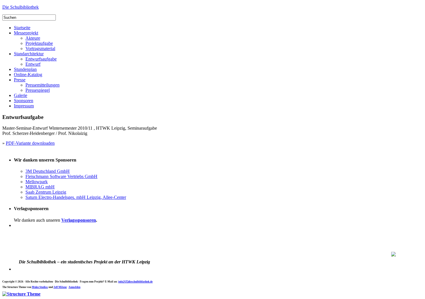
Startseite (22, 27)
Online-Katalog (28, 74)
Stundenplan (25, 69)
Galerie (20, 95)
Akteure (32, 38)
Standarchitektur (29, 53)
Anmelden (74, 287)
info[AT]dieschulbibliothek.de (135, 281)
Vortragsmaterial (40, 48)
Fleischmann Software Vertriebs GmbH (61, 176)
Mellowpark (36, 181)
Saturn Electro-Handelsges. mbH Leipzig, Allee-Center (75, 197)
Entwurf (32, 64)
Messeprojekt (26, 32)
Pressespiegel (37, 90)
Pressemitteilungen (42, 84)
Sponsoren (23, 100)
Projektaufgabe (39, 43)
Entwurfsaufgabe (41, 58)
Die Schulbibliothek (20, 7)
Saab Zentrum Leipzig (45, 192)
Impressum (24, 105)
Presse (19, 79)
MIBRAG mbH (40, 186)
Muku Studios (40, 287)
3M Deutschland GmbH (47, 171)
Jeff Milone (60, 287)
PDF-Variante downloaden (30, 143)
